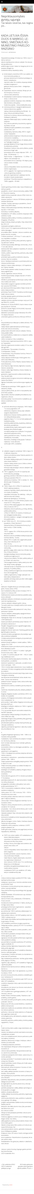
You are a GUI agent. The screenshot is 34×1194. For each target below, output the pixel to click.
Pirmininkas (13, 52)
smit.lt (10, 1185)
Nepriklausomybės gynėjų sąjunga (13, 18)
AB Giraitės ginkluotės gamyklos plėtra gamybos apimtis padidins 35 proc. (25, 1166)
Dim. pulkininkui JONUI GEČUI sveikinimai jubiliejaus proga (8, 1166)
